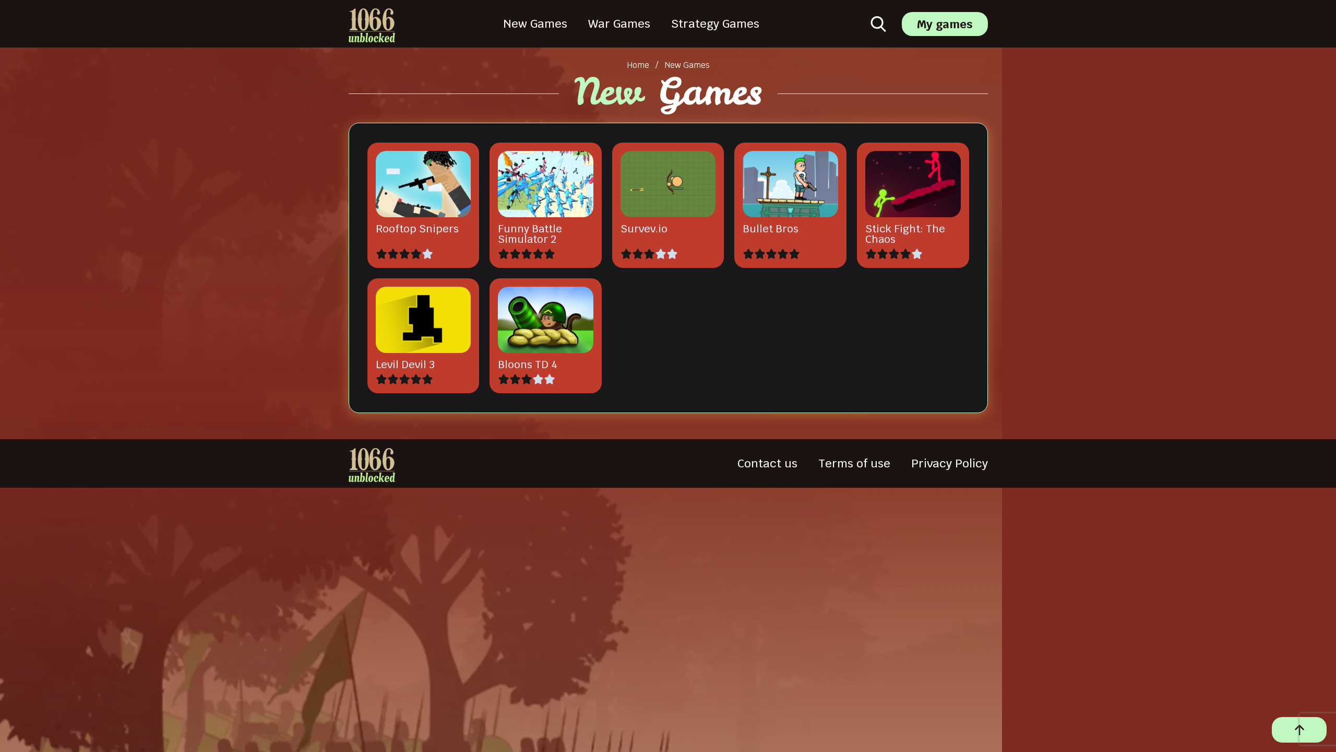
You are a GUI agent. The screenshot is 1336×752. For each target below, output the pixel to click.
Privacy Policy (949, 463)
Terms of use (854, 463)
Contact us (767, 463)
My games (945, 24)
